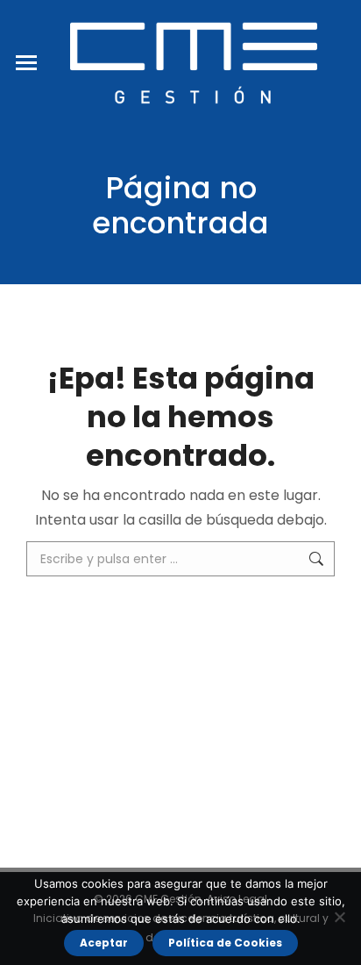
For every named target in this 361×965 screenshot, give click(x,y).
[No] (339, 917)
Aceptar (104, 942)
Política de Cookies (225, 942)
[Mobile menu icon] (26, 63)
